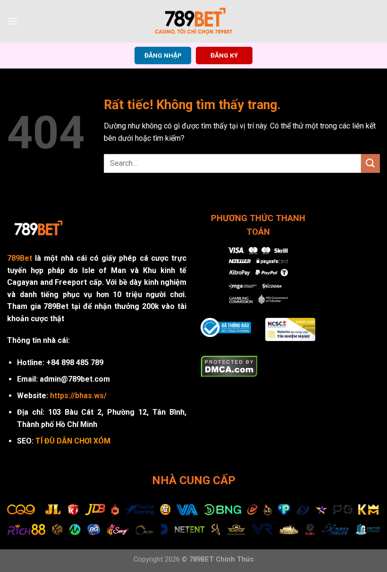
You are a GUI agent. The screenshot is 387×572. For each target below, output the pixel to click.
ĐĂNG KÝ (224, 55)
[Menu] (12, 21)
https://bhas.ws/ (78, 395)
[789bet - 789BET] (193, 21)
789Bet (19, 258)
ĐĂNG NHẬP (163, 55)
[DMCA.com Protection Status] (229, 365)
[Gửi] (370, 163)
